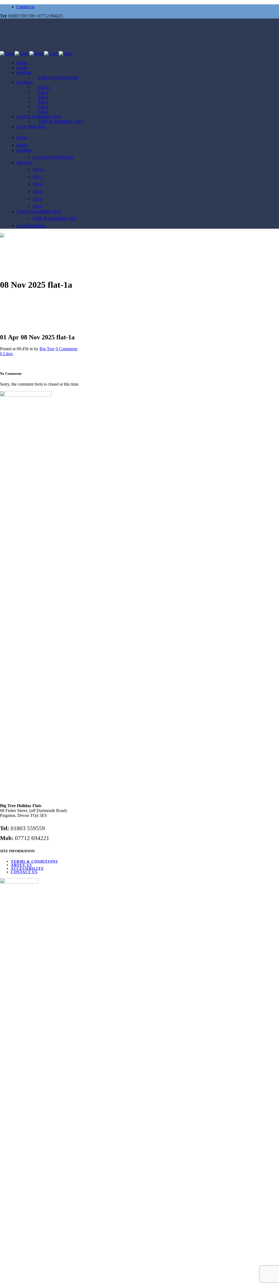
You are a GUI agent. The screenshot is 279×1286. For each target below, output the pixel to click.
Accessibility (27, 868)
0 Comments (66, 348)
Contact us (25, 6)
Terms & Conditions (34, 861)
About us (21, 865)
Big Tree (47, 348)
